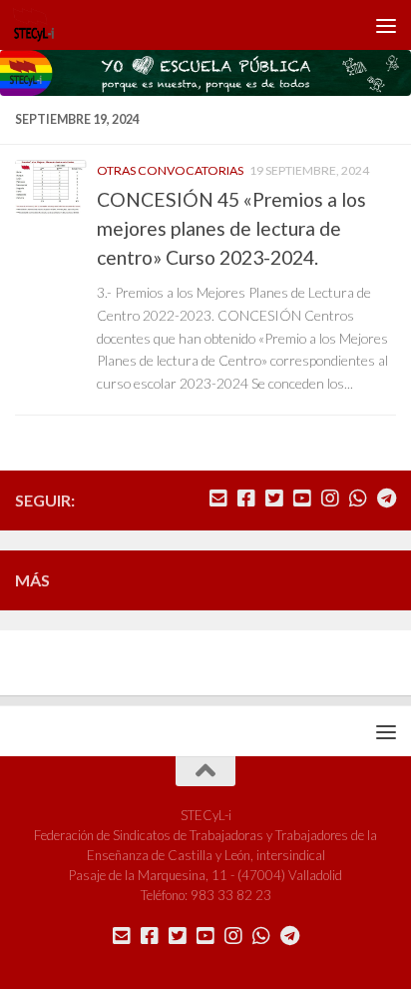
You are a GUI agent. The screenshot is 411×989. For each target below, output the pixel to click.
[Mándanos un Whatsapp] (358, 498)
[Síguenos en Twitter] (274, 498)
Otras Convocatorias (170, 170)
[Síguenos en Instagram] (330, 498)
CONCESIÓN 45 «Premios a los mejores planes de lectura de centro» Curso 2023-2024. (231, 228)
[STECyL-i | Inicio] (41, 25)
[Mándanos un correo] (218, 498)
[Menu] (386, 25)
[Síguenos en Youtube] (302, 498)
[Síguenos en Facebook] (246, 498)
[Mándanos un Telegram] (386, 498)
